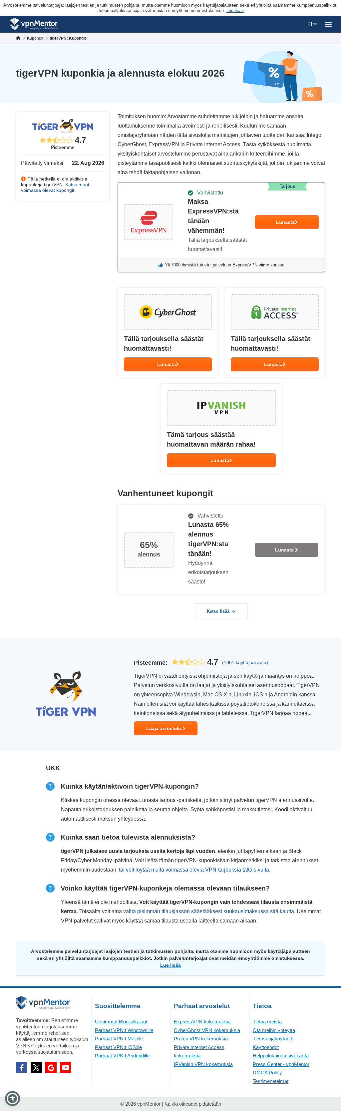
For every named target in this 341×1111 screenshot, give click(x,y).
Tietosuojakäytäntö (273, 1038)
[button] (12, 1098)
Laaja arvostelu (164, 728)
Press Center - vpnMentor (281, 1064)
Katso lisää (218, 611)
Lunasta (285, 222)
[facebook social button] (21, 1067)
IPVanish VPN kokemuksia (203, 1064)
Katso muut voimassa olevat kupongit (55, 187)
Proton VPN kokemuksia (201, 1038)
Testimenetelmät (270, 1081)
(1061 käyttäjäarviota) (245, 662)
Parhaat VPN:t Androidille (122, 1055)
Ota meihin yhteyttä (274, 1030)
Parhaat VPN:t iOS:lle (118, 1047)
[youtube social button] (65, 1067)
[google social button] (51, 1067)
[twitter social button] (36, 1067)
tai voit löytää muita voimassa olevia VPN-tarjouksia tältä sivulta (194, 870)
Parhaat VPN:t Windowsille (124, 1030)
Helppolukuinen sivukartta (281, 1055)
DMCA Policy (267, 1072)
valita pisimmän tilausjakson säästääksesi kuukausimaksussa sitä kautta (208, 911)
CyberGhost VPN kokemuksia (207, 1030)
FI (310, 24)
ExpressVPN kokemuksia (202, 1021)
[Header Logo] (33, 24)
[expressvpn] (221, 227)
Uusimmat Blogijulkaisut (121, 1021)
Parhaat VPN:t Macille (119, 1038)
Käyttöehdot (266, 1047)
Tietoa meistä (267, 1021)
